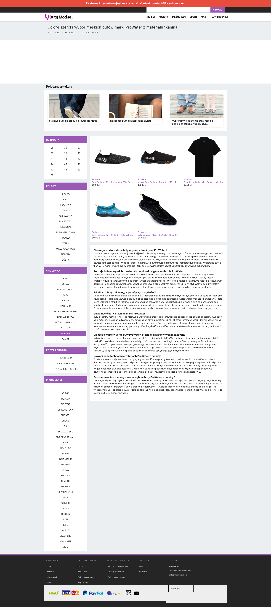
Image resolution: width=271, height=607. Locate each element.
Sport (49, 582)
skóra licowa (65, 317)
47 (52, 169)
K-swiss (65, 475)
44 (52, 164)
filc (65, 278)
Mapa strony (82, 582)
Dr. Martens (65, 431)
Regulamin (82, 571)
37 (79, 147)
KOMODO (66, 481)
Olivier (65, 503)
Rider (65, 519)
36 (65, 147)
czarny (65, 210)
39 (65, 153)
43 (79, 158)
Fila (65, 442)
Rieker (65, 524)
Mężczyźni (52, 577)
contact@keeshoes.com (168, 3)
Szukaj (217, 9)
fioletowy (65, 221)
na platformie (65, 363)
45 (65, 164)
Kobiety (50, 571)
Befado (65, 398)
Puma (65, 508)
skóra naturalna (65, 322)
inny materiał (65, 289)
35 (52, 147)
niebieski (65, 226)
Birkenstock (65, 409)
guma (65, 284)
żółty (65, 259)
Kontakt (80, 566)
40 (79, 153)
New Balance (65, 492)
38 (52, 153)
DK (65, 426)
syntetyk (65, 328)
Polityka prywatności (86, 577)
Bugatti (65, 415)
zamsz (65, 339)
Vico (65, 546)
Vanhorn (65, 541)
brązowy (65, 205)
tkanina (65, 333)
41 (52, 158)
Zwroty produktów (116, 571)
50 (52, 175)
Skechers (65, 535)
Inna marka (65, 459)
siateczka (65, 306)
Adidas (65, 393)
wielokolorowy (65, 248)
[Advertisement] (94, 62)
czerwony (65, 216)
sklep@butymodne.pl (178, 575)
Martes (65, 486)
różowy (65, 237)
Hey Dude (65, 448)
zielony (65, 254)
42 (65, 158)
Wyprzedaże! (220, 17)
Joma (65, 470)
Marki (204, 17)
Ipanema (65, 464)
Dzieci (50, 566)
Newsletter (174, 566)
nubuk (65, 295)
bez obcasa (65, 358)
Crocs (65, 420)
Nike (65, 497)
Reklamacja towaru (116, 577)
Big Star (65, 404)
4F (65, 387)
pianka (65, 300)
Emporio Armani (65, 437)
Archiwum (143, 571)
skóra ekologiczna (65, 311)
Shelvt (65, 530)
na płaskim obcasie (65, 369)
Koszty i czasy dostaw (118, 566)
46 (79, 164)
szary (65, 243)
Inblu (65, 453)
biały (65, 199)
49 (79, 169)
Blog (141, 566)
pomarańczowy (65, 232)
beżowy (65, 194)
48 (65, 169)
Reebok (65, 514)
